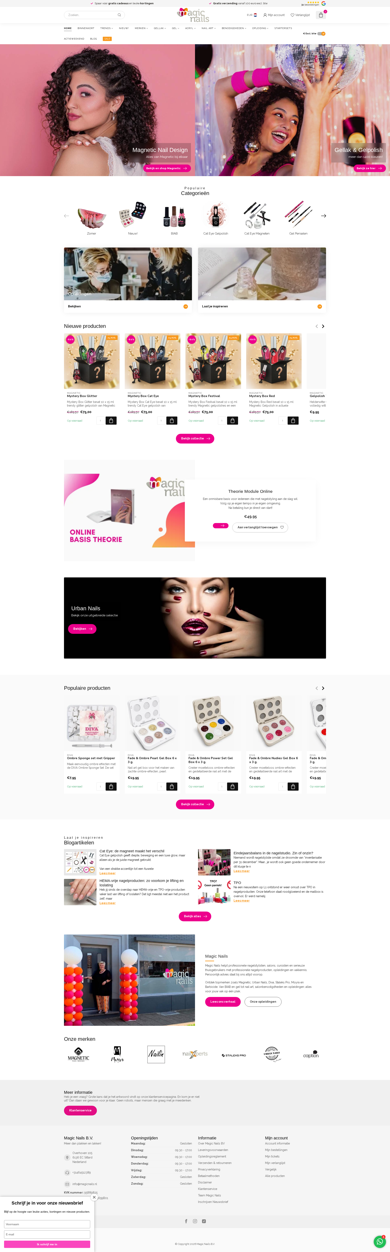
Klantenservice (80, 1110)
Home (68, 28)
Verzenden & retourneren (215, 1163)
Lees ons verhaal (222, 1001)
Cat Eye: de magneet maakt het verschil (132, 851)
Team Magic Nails (209, 1195)
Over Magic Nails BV (211, 1143)
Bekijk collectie (192, 438)
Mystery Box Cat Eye (143, 396)
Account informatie (277, 1143)
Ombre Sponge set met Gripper (91, 758)
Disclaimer (205, 1182)
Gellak (159, 28)
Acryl (189, 28)
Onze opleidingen (263, 1001)
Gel (174, 28)
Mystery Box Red (262, 396)
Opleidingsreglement (212, 1156)
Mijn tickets (272, 1156)
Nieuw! (124, 28)
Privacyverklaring (209, 1169)
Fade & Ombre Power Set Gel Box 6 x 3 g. (210, 760)
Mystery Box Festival (204, 396)
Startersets (283, 28)
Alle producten (275, 1176)
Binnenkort (86, 28)
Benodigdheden (233, 28)
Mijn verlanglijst (275, 1163)
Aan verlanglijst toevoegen (258, 527)
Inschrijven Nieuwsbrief (213, 1202)
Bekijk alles (192, 916)
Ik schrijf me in (47, 1244)
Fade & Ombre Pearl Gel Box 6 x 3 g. (152, 760)
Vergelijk (270, 1169)
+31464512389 (82, 1172)
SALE (107, 39)
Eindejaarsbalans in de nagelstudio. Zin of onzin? (273, 853)
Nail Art (207, 28)
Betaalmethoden (209, 1176)
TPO (237, 883)
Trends (105, 28)
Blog (93, 39)
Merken (140, 28)
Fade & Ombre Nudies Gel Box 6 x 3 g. (273, 760)
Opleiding (259, 28)
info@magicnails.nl (85, 1184)
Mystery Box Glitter (82, 396)
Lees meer (108, 873)
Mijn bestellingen (276, 1150)
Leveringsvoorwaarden (213, 1150)
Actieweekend (74, 39)
